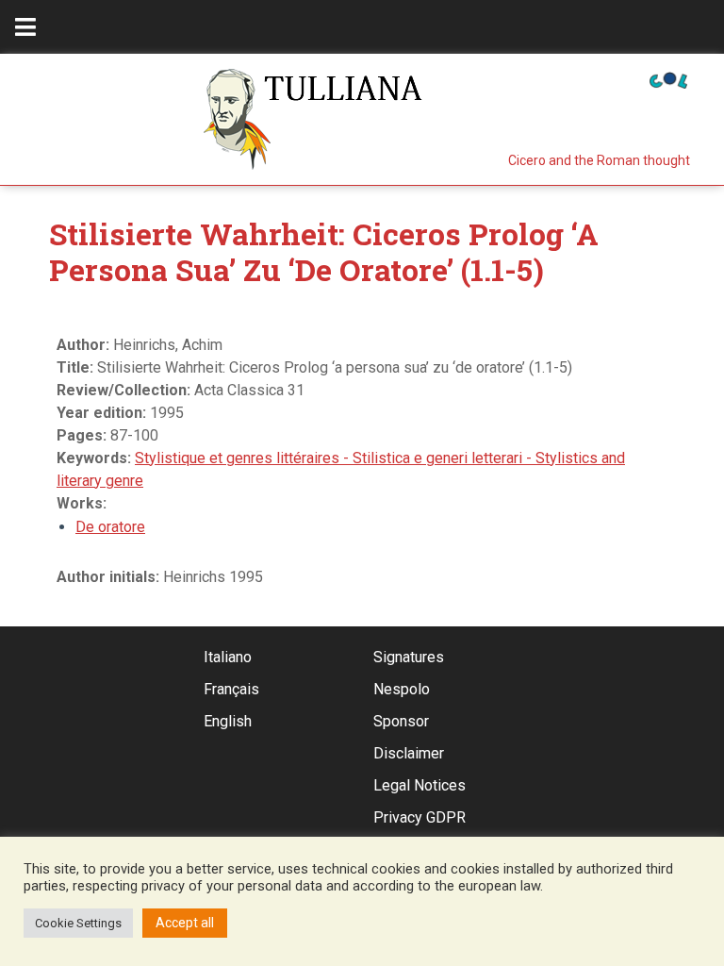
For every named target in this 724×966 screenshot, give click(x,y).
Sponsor (401, 721)
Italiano (228, 657)
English (228, 721)
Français (231, 689)
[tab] (25, 27)
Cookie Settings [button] (78, 923)
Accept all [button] (185, 922)
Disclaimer (408, 753)
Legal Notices (419, 785)
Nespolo (401, 689)
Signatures (408, 657)
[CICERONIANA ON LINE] (668, 79)
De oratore (110, 527)
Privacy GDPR (419, 817)
